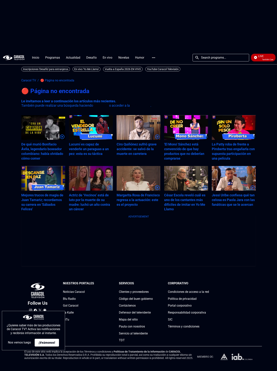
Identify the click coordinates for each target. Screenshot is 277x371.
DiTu (66, 319)
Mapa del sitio (128, 319)
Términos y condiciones (183, 326)
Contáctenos (127, 305)
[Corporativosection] (208, 283)
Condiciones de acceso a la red (188, 292)
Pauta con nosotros (132, 326)
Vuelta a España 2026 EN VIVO (123, 69)
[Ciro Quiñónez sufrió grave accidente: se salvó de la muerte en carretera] (139, 127)
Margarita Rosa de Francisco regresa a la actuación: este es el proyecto (138, 200)
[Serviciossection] (152, 283)
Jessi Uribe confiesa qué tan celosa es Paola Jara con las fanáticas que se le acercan (233, 200)
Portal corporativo (180, 305)
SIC (170, 319)
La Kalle (68, 312)
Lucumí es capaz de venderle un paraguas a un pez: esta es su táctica (89, 149)
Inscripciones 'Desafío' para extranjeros (45, 69)
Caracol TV (28, 80)
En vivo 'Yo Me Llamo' (86, 69)
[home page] (14, 57)
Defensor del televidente (135, 312)
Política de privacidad (182, 299)
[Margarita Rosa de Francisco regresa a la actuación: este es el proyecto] (139, 178)
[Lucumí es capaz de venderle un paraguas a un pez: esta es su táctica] (91, 127)
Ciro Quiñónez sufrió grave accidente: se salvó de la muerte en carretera (137, 149)
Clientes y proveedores (134, 292)
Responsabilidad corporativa (187, 312)
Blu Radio (69, 299)
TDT (122, 340)
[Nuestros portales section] (95, 283)
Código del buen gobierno (136, 299)
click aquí (101, 105)
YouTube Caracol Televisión (163, 69)
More (153, 57)
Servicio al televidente (133, 333)
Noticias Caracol (74, 292)
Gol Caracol (70, 305)
